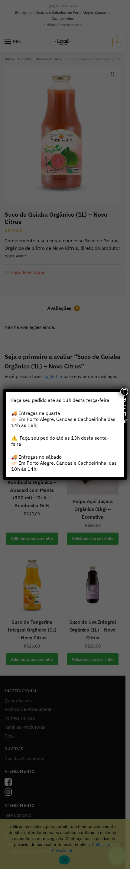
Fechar (124, 392)
